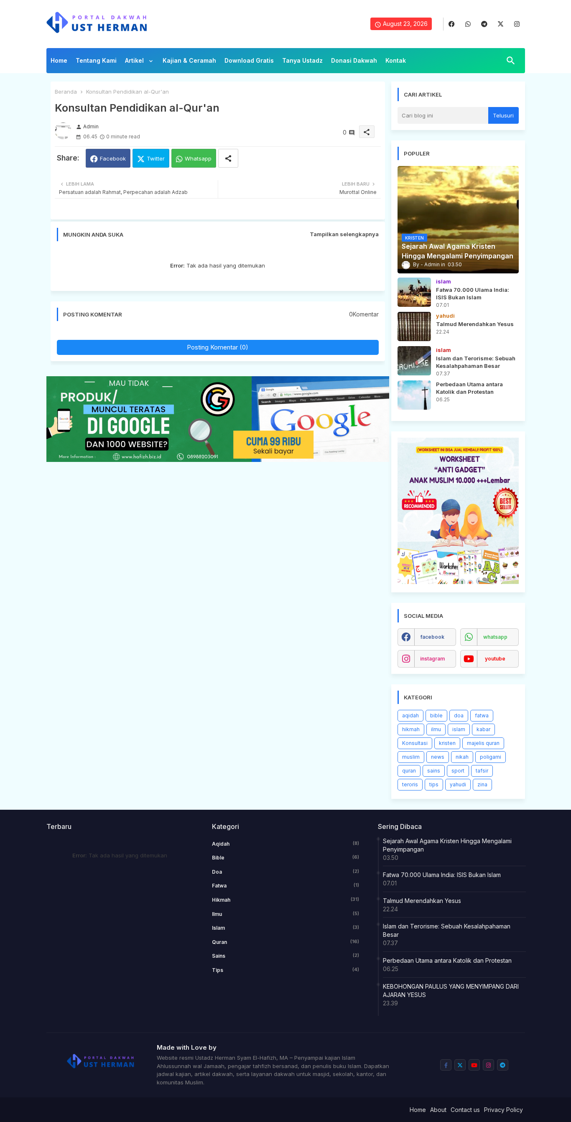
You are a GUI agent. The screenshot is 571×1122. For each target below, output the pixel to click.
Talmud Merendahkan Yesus (422, 900)
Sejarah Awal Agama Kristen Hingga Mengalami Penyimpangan (447, 845)
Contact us (465, 1109)
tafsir (482, 771)
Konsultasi (415, 743)
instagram (432, 658)
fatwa (482, 715)
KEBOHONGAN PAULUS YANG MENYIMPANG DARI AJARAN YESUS (451, 990)
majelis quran (483, 743)
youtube (495, 658)
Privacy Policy (503, 1109)
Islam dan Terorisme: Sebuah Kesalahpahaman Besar (446, 930)
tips (433, 784)
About (438, 1109)
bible (436, 715)
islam (458, 729)
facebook (432, 637)
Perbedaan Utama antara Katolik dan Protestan (447, 960)
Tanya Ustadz (302, 60)
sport (457, 771)
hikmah (411, 729)
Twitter (156, 158)
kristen (447, 743)
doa (459, 715)
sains (433, 771)
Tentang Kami (96, 60)
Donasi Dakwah (354, 60)
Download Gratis (249, 60)
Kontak (395, 60)
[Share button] (228, 158)
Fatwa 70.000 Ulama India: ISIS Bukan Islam (442, 874)
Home (59, 60)
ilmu (436, 729)
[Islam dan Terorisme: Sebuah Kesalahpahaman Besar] (414, 360)
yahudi (458, 784)
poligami (490, 757)
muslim (411, 757)
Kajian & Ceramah (189, 60)
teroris (410, 784)
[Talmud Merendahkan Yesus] (414, 326)
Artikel (135, 60)
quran (409, 771)
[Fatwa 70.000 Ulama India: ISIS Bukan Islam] (414, 292)
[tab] (58, 62)
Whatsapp (198, 158)
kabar (483, 729)
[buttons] (451, 24)
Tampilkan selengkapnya (344, 234)
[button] (510, 60)
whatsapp (495, 637)
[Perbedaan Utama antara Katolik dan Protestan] (414, 395)
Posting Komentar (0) (217, 347)
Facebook (113, 158)
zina (482, 784)
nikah (462, 757)
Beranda (66, 91)
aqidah (410, 715)
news (437, 757)
